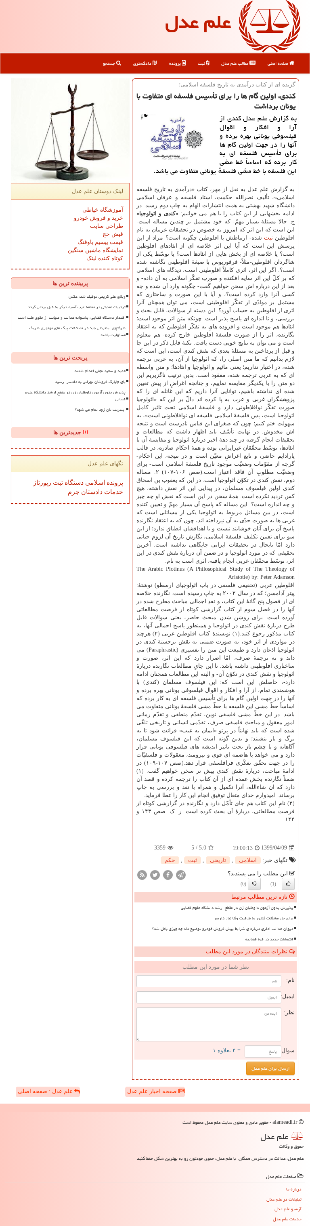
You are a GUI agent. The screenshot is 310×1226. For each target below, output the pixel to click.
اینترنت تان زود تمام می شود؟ (100, 410)
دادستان (91, 491)
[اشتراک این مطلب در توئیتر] (155, 874)
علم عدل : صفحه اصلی (46, 1091)
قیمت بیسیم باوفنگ (100, 242)
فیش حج (113, 234)
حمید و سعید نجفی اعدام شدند (100, 371)
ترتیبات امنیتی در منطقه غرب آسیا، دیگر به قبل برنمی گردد (77, 307)
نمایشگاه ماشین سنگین (95, 250)
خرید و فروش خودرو (98, 218)
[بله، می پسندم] (288, 884)
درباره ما (294, 1189)
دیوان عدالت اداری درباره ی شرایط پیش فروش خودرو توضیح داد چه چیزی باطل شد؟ (222, 929)
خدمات (113, 491)
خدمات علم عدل (287, 1219)
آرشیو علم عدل (288, 1209)
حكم (170, 860)
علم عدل (198, 21)
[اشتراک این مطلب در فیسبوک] (168, 874)
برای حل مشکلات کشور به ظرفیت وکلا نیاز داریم (254, 918)
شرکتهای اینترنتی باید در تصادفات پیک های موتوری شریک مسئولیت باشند (77, 331)
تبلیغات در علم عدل (284, 1199)
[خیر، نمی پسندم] (254, 884)
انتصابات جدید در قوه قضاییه (269, 939)
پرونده (175, 63)
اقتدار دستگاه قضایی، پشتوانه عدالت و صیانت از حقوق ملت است (72, 317)
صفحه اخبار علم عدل (152, 1091)
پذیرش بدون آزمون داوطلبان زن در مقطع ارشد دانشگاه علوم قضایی (237, 908)
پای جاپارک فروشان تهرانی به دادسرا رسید (90, 382)
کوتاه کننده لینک (104, 258)
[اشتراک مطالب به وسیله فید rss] (142, 874)
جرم (74, 491)
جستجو (109, 63)
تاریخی (218, 860)
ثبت (202, 63)
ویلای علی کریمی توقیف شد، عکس (97, 296)
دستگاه (73, 482)
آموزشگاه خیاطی (102, 210)
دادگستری (143, 63)
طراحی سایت (106, 226)
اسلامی (248, 860)
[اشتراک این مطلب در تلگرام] (180, 874)
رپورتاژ (42, 482)
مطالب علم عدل (235, 63)
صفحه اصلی (278, 63)
